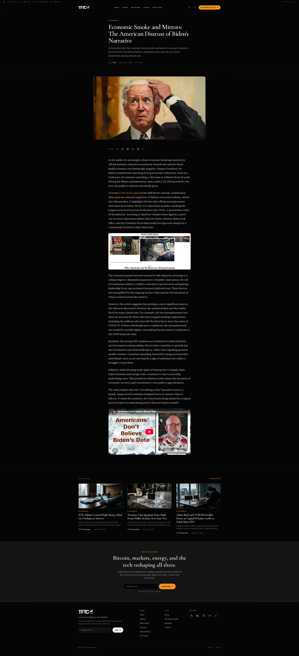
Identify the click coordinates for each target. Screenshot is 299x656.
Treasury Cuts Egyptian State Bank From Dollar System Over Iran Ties (147, 516)
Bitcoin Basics (145, 632)
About (167, 615)
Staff (114, 62)
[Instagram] (203, 615)
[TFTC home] (83, 7)
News (117, 7)
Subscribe (166, 586)
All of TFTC (216, 479)
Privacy (210, 647)
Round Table (157, 7)
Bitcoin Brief (135, 7)
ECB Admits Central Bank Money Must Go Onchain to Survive (100, 516)
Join (116, 630)
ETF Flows (144, 636)
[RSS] (216, 615)
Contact (168, 627)
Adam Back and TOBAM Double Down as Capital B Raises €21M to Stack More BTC (195, 518)
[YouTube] (209, 615)
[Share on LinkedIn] (128, 149)
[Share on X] (117, 149)
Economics (113, 20)
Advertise (168, 623)
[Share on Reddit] (133, 149)
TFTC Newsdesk (84, 529)
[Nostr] (197, 615)
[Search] (189, 7)
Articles (125, 7)
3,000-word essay (129, 192)
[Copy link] (143, 149)
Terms (218, 647)
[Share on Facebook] (122, 149)
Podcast (147, 7)
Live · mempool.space (286, 1)
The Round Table (171, 619)
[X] (191, 615)
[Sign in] (195, 7)
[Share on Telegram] (138, 149)
